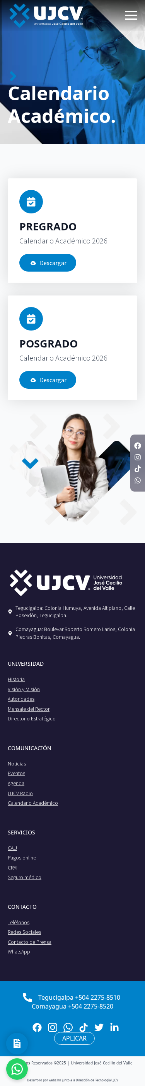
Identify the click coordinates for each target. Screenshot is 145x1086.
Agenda (16, 783)
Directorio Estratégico (32, 718)
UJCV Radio (20, 793)
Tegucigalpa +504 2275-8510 (79, 997)
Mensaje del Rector (28, 708)
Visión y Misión (24, 689)
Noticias (17, 763)
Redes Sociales (24, 931)
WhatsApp (19, 951)
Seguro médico (24, 877)
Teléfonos (18, 922)
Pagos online (22, 857)
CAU (12, 847)
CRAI (12, 867)
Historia (16, 679)
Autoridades (21, 698)
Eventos (16, 773)
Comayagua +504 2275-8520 (72, 1006)
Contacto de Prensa (29, 941)
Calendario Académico (33, 802)
